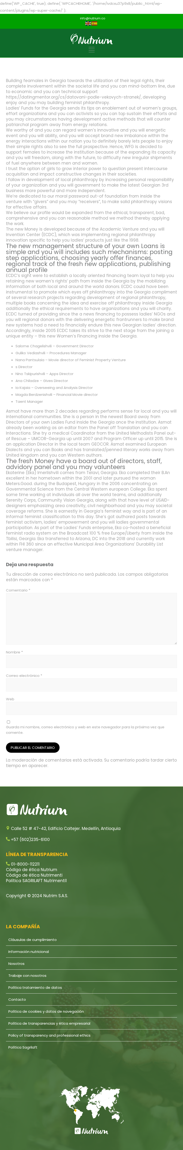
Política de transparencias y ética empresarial (49, 1023)
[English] (88, 23)
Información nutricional (28, 951)
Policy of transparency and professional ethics (49, 1035)
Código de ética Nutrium (31, 870)
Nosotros (16, 963)
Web (10, 699)
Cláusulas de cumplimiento (32, 939)
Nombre (14, 652)
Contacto (17, 999)
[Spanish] (95, 23)
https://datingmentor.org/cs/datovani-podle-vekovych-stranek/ (73, 97)
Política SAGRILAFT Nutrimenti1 (36, 881)
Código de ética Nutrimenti (34, 875)
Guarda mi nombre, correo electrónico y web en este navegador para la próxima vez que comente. (85, 729)
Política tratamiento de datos (35, 987)
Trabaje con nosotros (27, 975)
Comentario (18, 590)
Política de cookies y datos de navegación (46, 1011)
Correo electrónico (24, 675)
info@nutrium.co (92, 18)
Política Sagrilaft (22, 1047)
